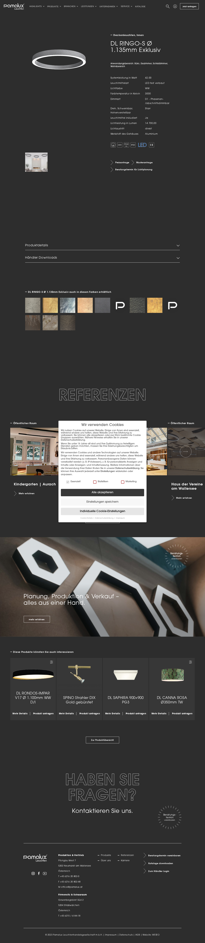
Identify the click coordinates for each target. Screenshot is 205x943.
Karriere (125, 861)
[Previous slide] (19, 451)
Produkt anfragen (43, 714)
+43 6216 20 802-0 (69, 876)
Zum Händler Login (158, 871)
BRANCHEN (69, 6)
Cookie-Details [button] (86, 518)
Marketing (131, 481)
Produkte (106, 855)
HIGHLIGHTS (35, 6)
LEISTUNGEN (87, 6)
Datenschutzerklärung (127, 468)
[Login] (176, 6)
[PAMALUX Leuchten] (14, 6)
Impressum (111, 935)
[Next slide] (186, 451)
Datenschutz (126, 935)
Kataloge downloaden (160, 863)
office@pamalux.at (71, 887)
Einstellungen (108, 471)
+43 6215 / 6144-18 (70, 916)
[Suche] (168, 6)
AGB (137, 935)
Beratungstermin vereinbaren (164, 855)
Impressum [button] (120, 518)
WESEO (156, 935)
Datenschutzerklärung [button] (104, 518)
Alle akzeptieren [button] (102, 492)
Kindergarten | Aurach (35, 484)
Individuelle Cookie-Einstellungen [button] (102, 511)
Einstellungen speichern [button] (102, 502)
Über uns (106, 861)
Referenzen (127, 855)
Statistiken (103, 481)
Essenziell (75, 481)
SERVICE (125, 6)
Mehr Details (20, 714)
